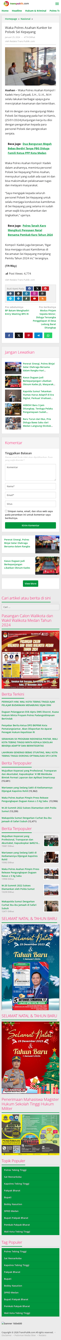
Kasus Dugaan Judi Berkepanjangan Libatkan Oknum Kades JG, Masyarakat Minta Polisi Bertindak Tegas (17, 567)
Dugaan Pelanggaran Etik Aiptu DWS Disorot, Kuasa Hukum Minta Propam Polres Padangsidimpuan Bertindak (30, 715)
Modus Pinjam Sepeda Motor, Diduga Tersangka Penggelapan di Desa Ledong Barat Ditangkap (44, 317)
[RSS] (42, 299)
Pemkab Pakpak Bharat (17, 1224)
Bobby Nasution (13, 1204)
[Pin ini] (29, 335)
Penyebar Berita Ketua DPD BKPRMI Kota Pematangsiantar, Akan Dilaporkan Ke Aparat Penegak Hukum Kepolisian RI (27, 729)
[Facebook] (29, 288)
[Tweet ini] (19, 335)
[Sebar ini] (9, 335)
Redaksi (42, 1335)
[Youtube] (34, 299)
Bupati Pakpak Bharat (16, 1217)
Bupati (7, 1197)
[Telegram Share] (38, 335)
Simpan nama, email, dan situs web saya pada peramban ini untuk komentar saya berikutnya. (29, 515)
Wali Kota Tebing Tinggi (17, 1231)
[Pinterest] (45, 288)
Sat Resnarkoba (12, 1176)
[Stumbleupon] (18, 293)
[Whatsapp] (48, 335)
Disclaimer (7, 1335)
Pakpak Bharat (12, 1190)
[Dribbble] (42, 293)
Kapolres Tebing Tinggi (16, 1183)
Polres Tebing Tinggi (15, 1170)
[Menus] (57, 4)
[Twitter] (37, 288)
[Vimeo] (10, 299)
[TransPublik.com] (16, 3)
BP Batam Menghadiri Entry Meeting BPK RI (17, 310)
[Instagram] (34, 293)
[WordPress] (26, 293)
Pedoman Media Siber (25, 1335)
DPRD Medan (11, 1211)
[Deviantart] (26, 299)
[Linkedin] (18, 299)
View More (30, 583)
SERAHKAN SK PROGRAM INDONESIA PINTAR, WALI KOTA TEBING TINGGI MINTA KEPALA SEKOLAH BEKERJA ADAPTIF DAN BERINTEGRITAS (30, 742)
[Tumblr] (10, 293)
